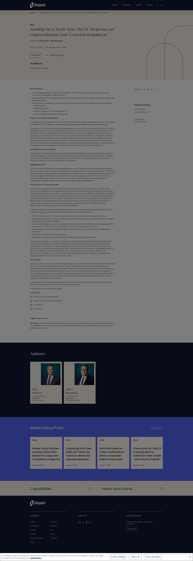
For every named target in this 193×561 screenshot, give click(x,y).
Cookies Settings (118, 557)
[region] (96, 557)
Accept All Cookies (153, 557)
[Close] (190, 556)
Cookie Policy (35, 558)
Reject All (135, 557)
